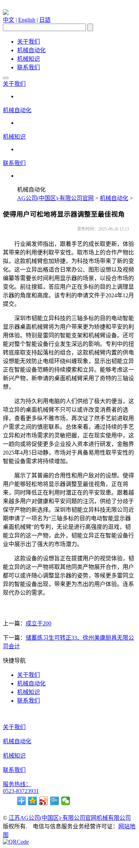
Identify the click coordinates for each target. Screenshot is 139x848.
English (26, 20)
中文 (8, 20)
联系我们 (28, 67)
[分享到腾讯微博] (54, 801)
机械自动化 (31, 50)
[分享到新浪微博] (43, 801)
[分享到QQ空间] (32, 801)
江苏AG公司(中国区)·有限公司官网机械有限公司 (70, 818)
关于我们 (28, 42)
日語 (45, 20)
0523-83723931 (21, 791)
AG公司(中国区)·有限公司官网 (55, 198)
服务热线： (17, 784)
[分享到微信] (65, 801)
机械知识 (28, 59)
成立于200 (38, 623)
